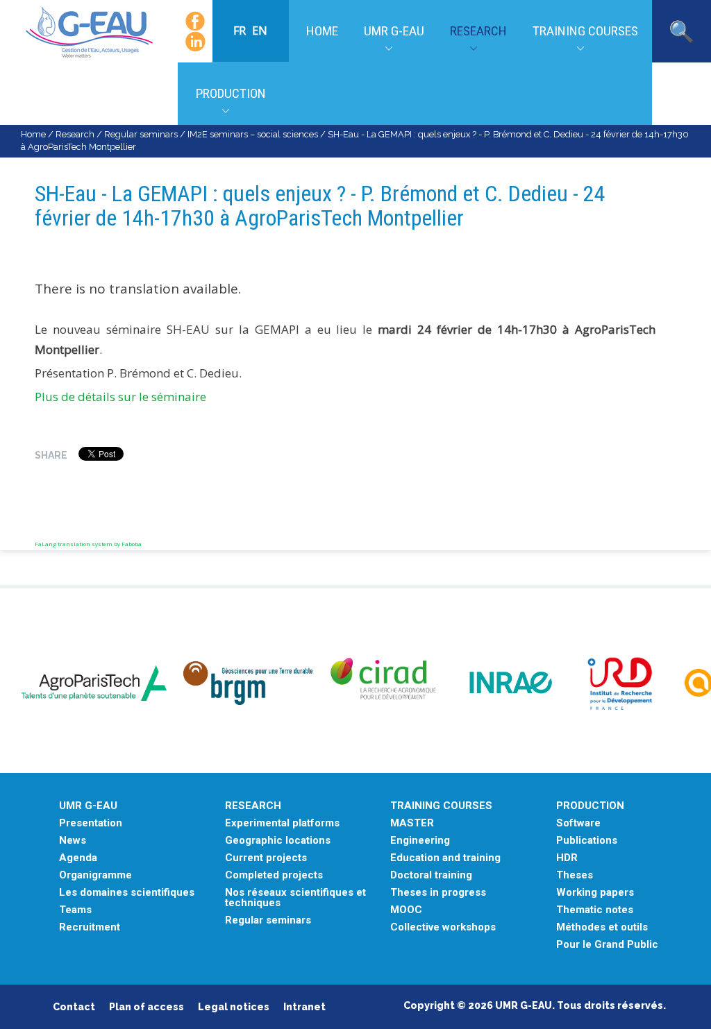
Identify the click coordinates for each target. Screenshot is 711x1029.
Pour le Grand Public (607, 944)
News (72, 840)
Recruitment (89, 927)
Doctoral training (431, 875)
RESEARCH (253, 806)
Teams (75, 910)
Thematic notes (594, 910)
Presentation (90, 823)
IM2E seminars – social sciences (252, 134)
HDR (567, 858)
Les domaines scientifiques (126, 892)
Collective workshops (443, 927)
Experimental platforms (282, 823)
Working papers (595, 892)
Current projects (266, 858)
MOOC (406, 910)
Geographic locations (278, 840)
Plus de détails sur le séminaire (120, 397)
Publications (586, 840)
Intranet (304, 1006)
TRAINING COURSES (441, 806)
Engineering (420, 840)
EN (259, 30)
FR (241, 30)
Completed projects (274, 875)
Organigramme (95, 875)
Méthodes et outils (602, 927)
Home (322, 31)
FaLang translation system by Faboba (88, 543)
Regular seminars (141, 134)
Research (478, 31)
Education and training (445, 858)
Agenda (78, 858)
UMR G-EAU (394, 31)
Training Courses (585, 31)
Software (578, 823)
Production (231, 93)
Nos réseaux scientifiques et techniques (295, 897)
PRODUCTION (590, 806)
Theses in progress (438, 892)
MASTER (412, 823)
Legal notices (233, 1006)
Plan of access (146, 1006)
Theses (574, 875)
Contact (74, 1006)
